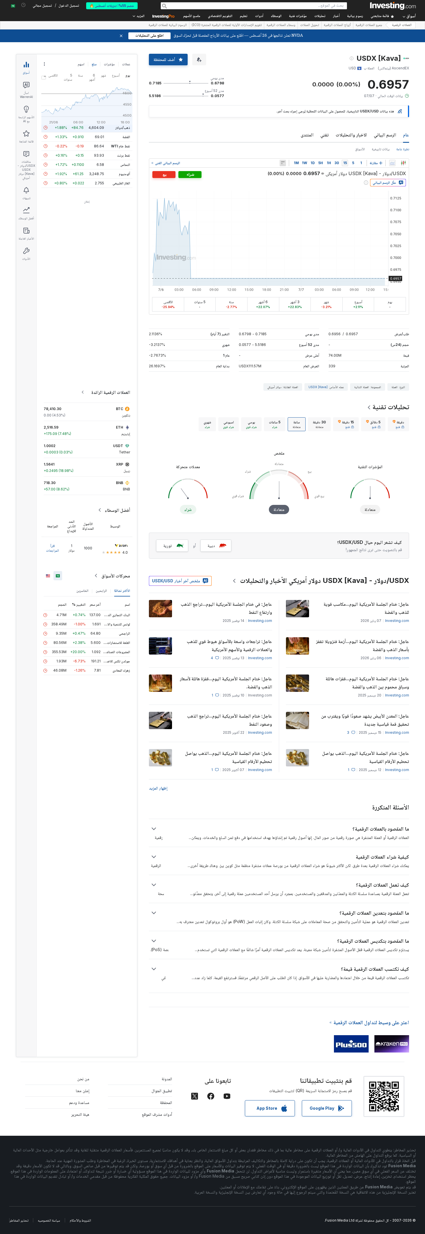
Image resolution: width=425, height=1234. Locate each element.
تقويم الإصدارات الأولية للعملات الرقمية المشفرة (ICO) (227, 25)
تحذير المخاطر (19, 1220)
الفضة (126, 137)
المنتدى (307, 135)
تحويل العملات (309, 25)
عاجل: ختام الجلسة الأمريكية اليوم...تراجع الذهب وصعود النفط (229, 720)
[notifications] (23, 5)
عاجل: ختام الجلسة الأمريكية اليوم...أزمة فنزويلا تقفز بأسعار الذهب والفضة (362, 645)
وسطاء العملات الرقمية (281, 25)
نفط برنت (123, 155)
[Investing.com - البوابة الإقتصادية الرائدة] (393, 6)
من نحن (83, 1078)
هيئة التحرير (80, 1114)
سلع (94, 64)
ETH (119, 427)
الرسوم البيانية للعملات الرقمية (168, 25)
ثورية (167, 545)
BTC (119, 409)
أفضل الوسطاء (117, 510)
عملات (126, 64)
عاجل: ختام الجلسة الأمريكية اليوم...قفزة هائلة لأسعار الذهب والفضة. (226, 683)
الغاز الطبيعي (121, 183)
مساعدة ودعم (79, 1102)
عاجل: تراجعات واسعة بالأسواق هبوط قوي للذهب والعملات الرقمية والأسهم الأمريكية (229, 645)
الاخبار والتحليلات (351, 135)
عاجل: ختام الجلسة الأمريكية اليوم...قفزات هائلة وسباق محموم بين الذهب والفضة (367, 683)
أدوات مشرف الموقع (157, 1114)
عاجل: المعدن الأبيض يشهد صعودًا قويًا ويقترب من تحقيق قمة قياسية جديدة (365, 720)
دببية (211, 545)
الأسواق (360, 149)
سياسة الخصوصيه (49, 1220)
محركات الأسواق (115, 576)
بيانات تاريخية (380, 149)
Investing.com (397, 620)
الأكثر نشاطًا (122, 590)
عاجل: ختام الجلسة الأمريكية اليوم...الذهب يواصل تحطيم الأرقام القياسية (365, 757)
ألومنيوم (124, 174)
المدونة (167, 1078)
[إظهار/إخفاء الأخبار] (283, 163)
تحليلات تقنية (390, 407)
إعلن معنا (82, 1090)
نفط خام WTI (120, 146)
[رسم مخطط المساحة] (392, 163)
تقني (324, 135)
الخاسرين (82, 590)
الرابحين (101, 590)
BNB (119, 483)
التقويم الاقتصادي (220, 16)
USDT (118, 446)
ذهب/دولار (122, 127)
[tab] (398, 424)
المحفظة (166, 1102)
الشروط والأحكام (80, 1220)
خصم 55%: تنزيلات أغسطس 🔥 (112, 5)
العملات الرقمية (402, 25)
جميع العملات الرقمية (369, 25)
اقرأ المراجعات (52, 548)
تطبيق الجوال (161, 1090)
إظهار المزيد (158, 787)
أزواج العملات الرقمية (337, 25)
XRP (119, 464)
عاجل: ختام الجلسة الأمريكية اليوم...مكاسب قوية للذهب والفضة (366, 608)
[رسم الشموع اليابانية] (403, 163)
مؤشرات (109, 64)
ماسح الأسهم (191, 16)
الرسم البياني (385, 135)
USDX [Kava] (318, 387)
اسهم (81, 64)
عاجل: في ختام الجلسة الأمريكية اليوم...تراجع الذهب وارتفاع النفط (226, 608)
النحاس (125, 164)
